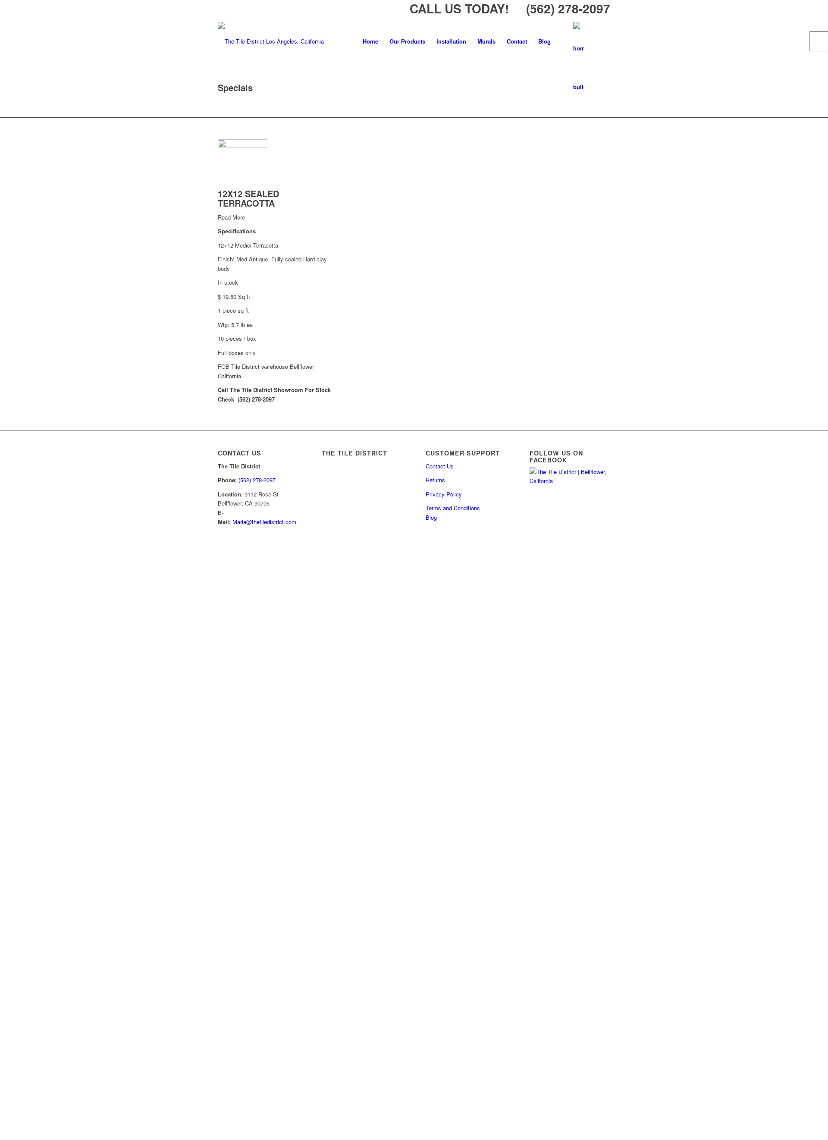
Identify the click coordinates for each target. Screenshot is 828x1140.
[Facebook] (579, 41)
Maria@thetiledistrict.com (264, 522)
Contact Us (440, 466)
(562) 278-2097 (257, 480)
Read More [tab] (231, 217)
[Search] (600, 41)
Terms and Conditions (453, 508)
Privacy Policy (444, 494)
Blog (431, 517)
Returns (435, 480)
